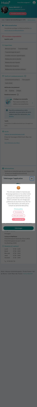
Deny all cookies (18, 216)
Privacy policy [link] (18, 209)
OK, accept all (19, 219)
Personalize (18, 212)
